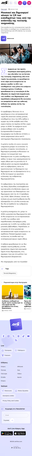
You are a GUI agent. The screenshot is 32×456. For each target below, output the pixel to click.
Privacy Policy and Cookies (11, 400)
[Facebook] (4, 336)
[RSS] (16, 340)
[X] (13, 336)
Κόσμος (3, 381)
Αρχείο (19, 377)
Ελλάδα (3, 377)
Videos (19, 373)
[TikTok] (23, 336)
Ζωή (18, 370)
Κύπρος (3, 366)
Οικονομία (4, 9)
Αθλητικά (20, 366)
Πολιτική (3, 370)
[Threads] (18, 336)
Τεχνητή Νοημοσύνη (10, 273)
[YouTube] (28, 336)
